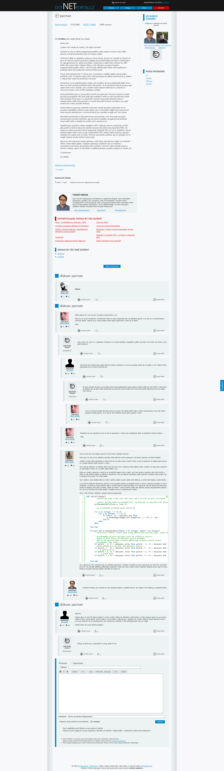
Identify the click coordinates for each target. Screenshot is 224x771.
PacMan (61, 253)
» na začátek (59, 170)
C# (147, 75)
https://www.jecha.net (163, 45)
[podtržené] (67, 672)
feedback (222, 385)
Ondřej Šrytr (65, 293)
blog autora (101, 210)
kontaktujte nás (146, 766)
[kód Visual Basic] (75, 672)
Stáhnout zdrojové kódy (65, 165)
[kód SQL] (91, 672)
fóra (144, 8)
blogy (127, 8)
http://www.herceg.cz (151, 45)
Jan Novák (69, 370)
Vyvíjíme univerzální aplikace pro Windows (72, 226)
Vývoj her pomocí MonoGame (108, 226)
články (111, 8)
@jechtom (162, 48)
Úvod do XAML (102, 222)
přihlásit (166, 2)
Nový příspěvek (112, 266)
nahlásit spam (85, 299)
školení (161, 8)
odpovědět (160, 299)
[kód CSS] (115, 672)
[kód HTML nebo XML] (99, 672)
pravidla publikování (118, 741)
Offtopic (149, 81)
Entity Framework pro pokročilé (108, 241)
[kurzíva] (63, 672)
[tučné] (60, 672)
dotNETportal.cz (79, 7)
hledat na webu (120, 2)
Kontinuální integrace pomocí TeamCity (70, 241)
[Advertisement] (187, 50)
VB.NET (149, 84)
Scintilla (61, 257)
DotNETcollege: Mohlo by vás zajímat (80, 218)
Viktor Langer (69, 462)
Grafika (149, 78)
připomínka (78, 663)
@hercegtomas (150, 48)
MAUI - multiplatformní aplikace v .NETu (70, 222)
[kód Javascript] (107, 672)
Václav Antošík (64, 323)
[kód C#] (83, 672)
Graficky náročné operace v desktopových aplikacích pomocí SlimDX (71, 230)
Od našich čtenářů (152, 17)
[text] (124, 672)
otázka (64, 663)
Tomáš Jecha (93, 766)
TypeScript (59, 237)
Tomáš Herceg (61, 24)
